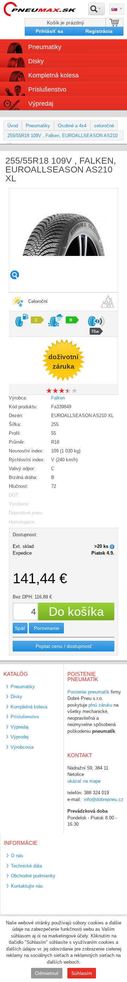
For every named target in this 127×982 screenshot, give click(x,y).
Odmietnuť (47, 973)
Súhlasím (81, 973)
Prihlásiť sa (49, 31)
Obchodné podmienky (33, 875)
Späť (20, 628)
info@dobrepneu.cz (103, 799)
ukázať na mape (84, 781)
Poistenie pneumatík (88, 692)
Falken (58, 398)
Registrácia (99, 31)
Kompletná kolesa (29, 706)
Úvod (12, 125)
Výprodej (20, 737)
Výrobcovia (22, 747)
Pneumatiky (38, 125)
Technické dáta (26, 866)
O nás (17, 855)
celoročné (104, 125)
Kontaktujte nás (27, 886)
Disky (16, 696)
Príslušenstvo (47, 89)
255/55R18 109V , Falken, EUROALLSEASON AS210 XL (62, 136)
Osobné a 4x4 (72, 125)
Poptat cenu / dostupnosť (64, 646)
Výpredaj (40, 103)
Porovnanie (46, 628)
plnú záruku (100, 705)
